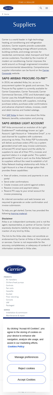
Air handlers (11, 279)
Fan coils (10, 288)
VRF (7, 302)
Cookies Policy (16, 346)
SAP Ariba (11, 115)
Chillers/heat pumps (15, 282)
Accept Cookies (26, 379)
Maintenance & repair (15, 315)
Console (9, 300)
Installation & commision (16, 312)
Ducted (9, 294)
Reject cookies (26, 368)
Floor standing (12, 297)
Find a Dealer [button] (26, 2)
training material (19, 213)
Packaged (10, 305)
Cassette (9, 291)
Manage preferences (26, 357)
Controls (9, 285)
